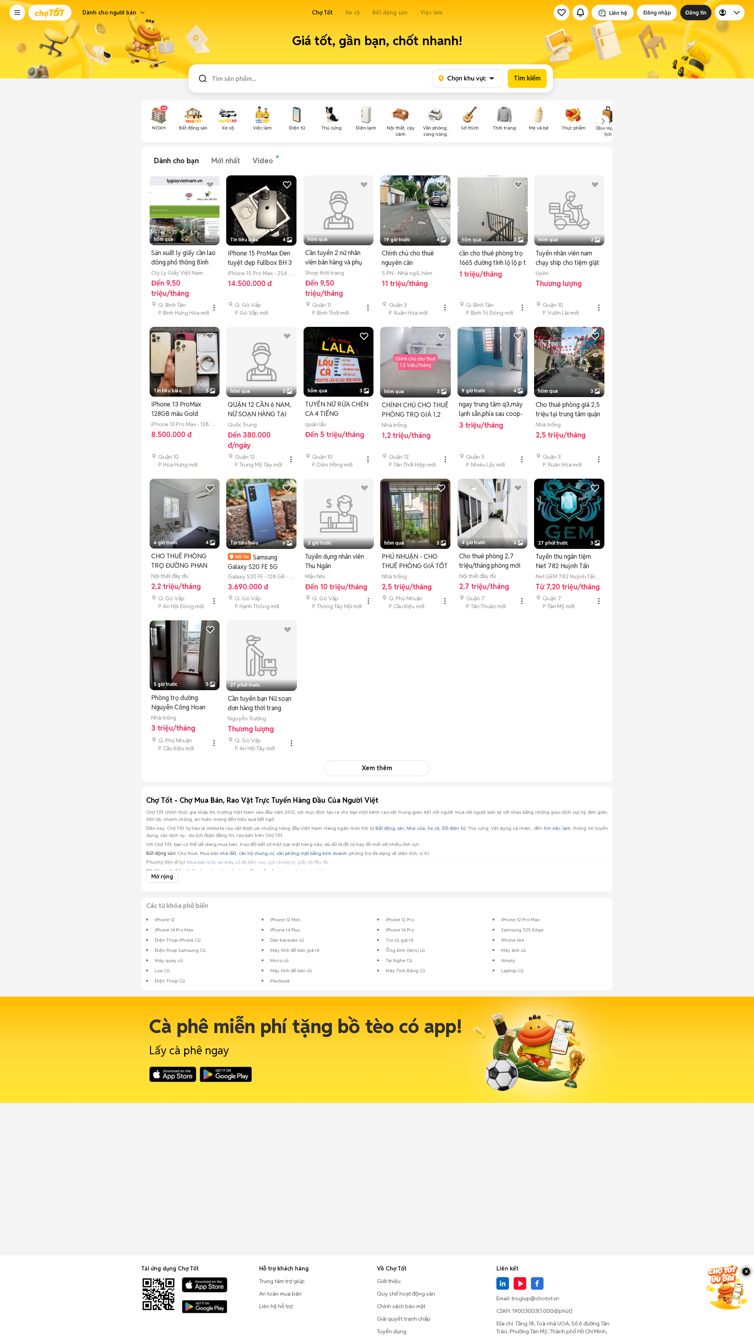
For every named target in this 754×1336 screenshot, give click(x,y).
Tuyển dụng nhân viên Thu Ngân (334, 561)
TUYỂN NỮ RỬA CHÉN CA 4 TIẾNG (336, 409)
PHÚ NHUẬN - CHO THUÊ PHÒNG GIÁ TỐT (415, 561)
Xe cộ (352, 12)
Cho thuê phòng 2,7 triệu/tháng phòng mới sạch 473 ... (489, 561)
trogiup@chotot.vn (535, 1298)
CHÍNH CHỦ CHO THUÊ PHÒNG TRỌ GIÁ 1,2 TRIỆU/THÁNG (415, 410)
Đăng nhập (657, 12)
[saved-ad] (561, 12)
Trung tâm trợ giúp (282, 1281)
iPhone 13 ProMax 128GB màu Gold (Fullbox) (176, 409)
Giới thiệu (389, 1281)
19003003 (525, 1310)
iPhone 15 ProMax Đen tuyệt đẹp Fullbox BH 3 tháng (260, 258)
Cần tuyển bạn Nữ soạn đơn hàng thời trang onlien (259, 703)
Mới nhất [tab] (225, 160)
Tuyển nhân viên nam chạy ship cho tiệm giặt (567, 258)
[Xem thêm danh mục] (603, 121)
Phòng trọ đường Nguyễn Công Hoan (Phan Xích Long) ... (178, 703)
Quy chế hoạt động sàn (406, 1293)
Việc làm (431, 12)
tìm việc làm (557, 828)
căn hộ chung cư (256, 853)
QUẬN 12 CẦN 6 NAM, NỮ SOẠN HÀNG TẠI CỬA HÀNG (259, 410)
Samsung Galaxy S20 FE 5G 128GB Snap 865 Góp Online (257, 562)
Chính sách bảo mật (401, 1306)
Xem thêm (377, 768)
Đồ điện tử (453, 828)
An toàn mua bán (280, 1293)
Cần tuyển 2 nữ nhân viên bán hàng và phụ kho (333, 258)
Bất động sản (390, 12)
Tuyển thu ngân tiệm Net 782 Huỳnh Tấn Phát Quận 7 (563, 561)
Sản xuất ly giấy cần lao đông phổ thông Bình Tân (183, 258)
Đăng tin (695, 12)
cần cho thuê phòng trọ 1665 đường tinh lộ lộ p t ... (492, 258)
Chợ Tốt (322, 12)
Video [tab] (263, 160)
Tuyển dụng (391, 1331)
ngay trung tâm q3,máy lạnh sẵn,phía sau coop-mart (491, 409)
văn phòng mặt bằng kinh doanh (311, 853)
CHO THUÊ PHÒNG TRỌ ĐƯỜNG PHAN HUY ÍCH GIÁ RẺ (179, 561)
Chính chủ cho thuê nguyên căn (408, 258)
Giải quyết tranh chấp (403, 1318)
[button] (17, 12)
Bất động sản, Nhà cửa (400, 828)
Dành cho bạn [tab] (176, 160)
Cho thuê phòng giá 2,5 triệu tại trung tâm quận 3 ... (568, 410)
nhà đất (228, 853)
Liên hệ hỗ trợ (276, 1306)
